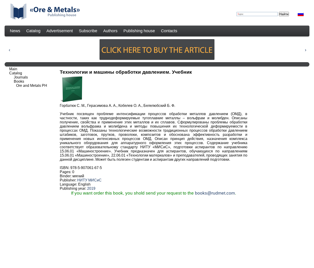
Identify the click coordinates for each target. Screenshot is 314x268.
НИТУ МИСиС (89, 180)
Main (13, 69)
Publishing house (139, 31)
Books (19, 81)
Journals (21, 77)
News (15, 31)
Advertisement (59, 31)
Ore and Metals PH (31, 85)
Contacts (169, 31)
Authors (110, 31)
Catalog (33, 31)
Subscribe (88, 31)
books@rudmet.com (215, 193)
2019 (91, 188)
